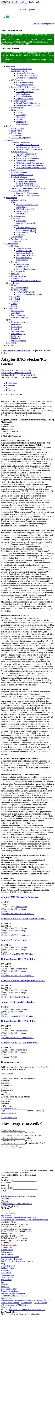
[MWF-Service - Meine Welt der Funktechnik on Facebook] (6, 1307)
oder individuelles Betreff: (35, 1143)
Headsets (15, 246)
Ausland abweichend (9, 1108)
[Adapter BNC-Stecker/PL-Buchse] (16, 370)
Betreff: (29, 1140)
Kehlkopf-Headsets (24, 251)
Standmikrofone (22, 267)
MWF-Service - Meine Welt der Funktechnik (27, 1309)
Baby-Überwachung (24, 98)
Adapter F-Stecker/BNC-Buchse (17, 1002)
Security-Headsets (23, 248)
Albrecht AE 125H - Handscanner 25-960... (23, 918)
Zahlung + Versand (8, 1268)
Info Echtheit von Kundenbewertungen (17, 1261)
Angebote (10, 345)
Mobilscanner (16, 133)
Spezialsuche (6, 1280)
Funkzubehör (11, 198)
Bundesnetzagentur (8, 1289)
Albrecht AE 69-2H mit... (14, 940)
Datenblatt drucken (9, 1118)
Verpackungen (7, 1254)
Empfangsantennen (19, 177)
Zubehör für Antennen (20, 191)
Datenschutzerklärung (13, 1196)
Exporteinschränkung (9, 1291)
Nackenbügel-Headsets (25, 255)
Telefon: (28, 1138)
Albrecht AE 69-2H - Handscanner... (20, 1042)
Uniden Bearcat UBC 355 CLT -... (19, 1021)
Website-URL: (7, 1188)
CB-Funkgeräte (17, 80)
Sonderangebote (7, 1275)
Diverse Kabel (22, 214)
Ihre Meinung (7, 1074)
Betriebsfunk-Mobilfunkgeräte (28, 103)
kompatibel (10, 385)
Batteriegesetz (6, 1252)
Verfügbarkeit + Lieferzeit (11, 1259)
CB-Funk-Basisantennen (26, 154)
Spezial (9, 320)
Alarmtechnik (11, 308)
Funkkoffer (20, 115)
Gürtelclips (20, 117)
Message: (5, 1177)
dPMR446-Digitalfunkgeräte (28, 89)
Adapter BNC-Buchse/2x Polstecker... (20, 897)
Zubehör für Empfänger (20, 138)
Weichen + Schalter (19, 239)
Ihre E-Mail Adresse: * (34, 1135)
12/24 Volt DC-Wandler (26, 292)
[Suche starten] (26, 4)
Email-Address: (7, 1180)
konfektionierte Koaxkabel (27, 204)
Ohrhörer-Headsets (24, 257)
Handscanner (16, 131)
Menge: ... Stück (34, 1111)
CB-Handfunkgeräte (24, 85)
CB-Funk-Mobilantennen (26, 156)
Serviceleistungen (18, 334)
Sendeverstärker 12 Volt (26, 230)
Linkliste (4, 1284)
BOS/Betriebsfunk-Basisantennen (30, 163)
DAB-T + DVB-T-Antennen (28, 186)
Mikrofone (15, 262)
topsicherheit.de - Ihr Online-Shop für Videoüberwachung (24, 1220)
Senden (5, 1201)
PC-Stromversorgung (19, 287)
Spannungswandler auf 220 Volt (29, 294)
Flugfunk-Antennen (19, 172)
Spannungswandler (19, 290)
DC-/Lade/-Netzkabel (25, 209)
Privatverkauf (16, 327)
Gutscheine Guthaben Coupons (13, 1296)
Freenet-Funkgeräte (24, 96)
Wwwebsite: (6, 1183)
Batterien (15, 306)
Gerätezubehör (17, 110)
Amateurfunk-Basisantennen (27, 145)
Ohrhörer (15, 274)
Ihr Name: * (29, 1133)
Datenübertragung (18, 340)
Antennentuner (17, 237)
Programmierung (18, 216)
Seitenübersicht (7, 1277)
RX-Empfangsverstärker (26, 227)
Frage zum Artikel (9, 1057)
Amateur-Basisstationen (26, 73)
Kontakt (41, 24)
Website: (4, 1185)
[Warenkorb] (7, 17)
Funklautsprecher (18, 271)
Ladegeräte (15, 297)
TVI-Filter (20, 234)
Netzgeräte (15, 285)
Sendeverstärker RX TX (26, 232)
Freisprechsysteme (18, 276)
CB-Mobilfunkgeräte (24, 82)
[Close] (15, 1312)
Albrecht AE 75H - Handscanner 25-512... (23, 980)
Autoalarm (15, 313)
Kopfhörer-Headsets (24, 253)
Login (35, 24)
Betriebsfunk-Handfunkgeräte (28, 105)
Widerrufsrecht (7, 1250)
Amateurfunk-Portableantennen (29, 149)
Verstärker (15, 225)
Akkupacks (15, 301)
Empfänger (10, 126)
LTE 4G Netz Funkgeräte (21, 68)
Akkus (14, 304)
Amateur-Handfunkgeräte (26, 78)
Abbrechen (6, 1198)
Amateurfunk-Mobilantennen (28, 147)
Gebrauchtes (16, 324)
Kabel (13, 202)
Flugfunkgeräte (17, 108)
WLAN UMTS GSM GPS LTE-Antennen (28, 188)
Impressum (49, 24)
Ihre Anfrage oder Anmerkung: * (36, 1170)
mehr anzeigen (22, 124)
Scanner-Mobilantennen (26, 181)
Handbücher (16, 338)
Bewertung (10, 390)
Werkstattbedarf (17, 331)
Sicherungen (16, 241)
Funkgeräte (10, 66)
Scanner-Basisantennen (25, 179)
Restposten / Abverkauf (20, 322)
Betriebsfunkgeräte (18, 101)
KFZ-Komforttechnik (20, 317)
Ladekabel (15, 299)
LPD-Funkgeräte (23, 94)
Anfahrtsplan (6, 1270)
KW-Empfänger (17, 128)
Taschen (19, 112)
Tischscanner (16, 135)
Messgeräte (15, 218)
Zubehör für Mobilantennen (27, 195)
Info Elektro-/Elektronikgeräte (13, 1293)
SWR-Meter (21, 221)
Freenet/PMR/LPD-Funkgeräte (23, 87)
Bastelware (15, 336)
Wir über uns (6, 1298)
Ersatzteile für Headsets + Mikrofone (26, 280)
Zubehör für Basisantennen (27, 193)
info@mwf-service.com (17, 1238)
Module (19, 119)
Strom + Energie (12, 283)
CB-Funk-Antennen (19, 151)
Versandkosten (21, 907)
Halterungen (21, 121)
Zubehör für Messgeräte (26, 223)
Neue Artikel (11, 343)
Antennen (10, 140)
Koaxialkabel (21, 207)
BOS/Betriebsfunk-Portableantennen (31, 168)
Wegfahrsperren (17, 310)
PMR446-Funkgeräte (25, 92)
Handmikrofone (22, 264)
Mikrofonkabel (22, 211)
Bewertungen (8, 1215)
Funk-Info (5, 1286)
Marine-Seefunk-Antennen (22, 174)
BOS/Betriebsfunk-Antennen (23, 161)
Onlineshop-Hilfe (8, 1266)
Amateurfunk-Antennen (21, 142)
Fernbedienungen (18, 315)
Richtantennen (17, 170)
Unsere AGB (6, 1247)
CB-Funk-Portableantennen (27, 158)
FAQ (8, 388)
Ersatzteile (15, 329)
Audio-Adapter (17, 278)
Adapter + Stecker (18, 200)
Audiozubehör (12, 244)
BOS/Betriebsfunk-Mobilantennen (30, 165)
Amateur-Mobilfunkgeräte (26, 75)
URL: (3, 1191)
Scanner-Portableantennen (26, 184)
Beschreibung (11, 383)
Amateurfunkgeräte (19, 71)
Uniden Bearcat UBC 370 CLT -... (19, 959)
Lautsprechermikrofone (25, 269)
